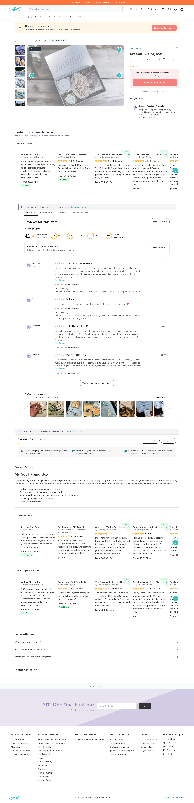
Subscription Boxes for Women (53, 739)
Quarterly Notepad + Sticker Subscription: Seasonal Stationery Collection (150, 527)
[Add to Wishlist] (52, 153)
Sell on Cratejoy (148, 9)
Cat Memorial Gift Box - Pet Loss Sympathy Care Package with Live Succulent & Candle (75, 527)
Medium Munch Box (30, 154)
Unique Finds (44, 780)
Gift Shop (79, 17)
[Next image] (119, 75)
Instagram (170, 742)
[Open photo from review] (38, 409)
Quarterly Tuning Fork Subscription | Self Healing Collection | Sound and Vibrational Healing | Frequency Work (112, 527)
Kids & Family (44, 747)
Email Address (106, 706)
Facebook (170, 739)
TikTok (168, 753)
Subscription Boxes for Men (51, 743)
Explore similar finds (162, 28)
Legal (144, 734)
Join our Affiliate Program (122, 750)
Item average (41, 235)
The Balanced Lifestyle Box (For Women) (112, 154)
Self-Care (42, 765)
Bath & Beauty (45, 761)
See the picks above (75, 431)
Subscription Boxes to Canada (89, 739)
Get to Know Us (120, 734)
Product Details (46, 212)
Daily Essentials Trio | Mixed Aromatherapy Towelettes (150, 154)
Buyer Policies (147, 750)
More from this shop (79, 212)
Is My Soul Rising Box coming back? (32, 649)
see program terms (147, 117)
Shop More (168, 441)
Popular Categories (50, 734)
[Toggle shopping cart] (182, 9)
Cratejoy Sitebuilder (119, 747)
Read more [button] (60, 280)
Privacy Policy (147, 743)
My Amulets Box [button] (74, 284)
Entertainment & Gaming (50, 750)
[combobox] (75, 9)
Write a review (158, 248)
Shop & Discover (21, 734)
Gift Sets (68, 17)
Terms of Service (149, 739)
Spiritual (28, 41)
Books (41, 758)
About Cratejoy (117, 739)
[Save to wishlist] (177, 48)
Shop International (86, 734)
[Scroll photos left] (26, 408)
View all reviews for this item (95, 383)
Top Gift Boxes (18, 739)
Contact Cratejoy (118, 754)
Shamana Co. (136, 48)
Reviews (30, 212)
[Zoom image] (119, 49)
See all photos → (163, 397)
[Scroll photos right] (167, 408)
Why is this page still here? (28, 642)
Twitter (169, 746)
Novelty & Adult (45, 776)
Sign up (144, 706)
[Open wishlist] (175, 9)
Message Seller (150, 441)
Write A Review (160, 221)
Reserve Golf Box (29, 527)
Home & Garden (45, 772)
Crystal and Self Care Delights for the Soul (75, 154)
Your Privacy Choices (175, 797)
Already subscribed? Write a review (154, 91)
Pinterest (170, 750)
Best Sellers (40, 17)
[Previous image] (31, 75)
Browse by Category (22, 17)
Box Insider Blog (19, 743)
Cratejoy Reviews (19, 754)
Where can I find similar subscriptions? (33, 656)
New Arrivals (55, 17)
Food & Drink (44, 754)
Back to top (97, 686)
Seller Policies (147, 747)
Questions (62, 212)
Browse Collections (20, 750)
